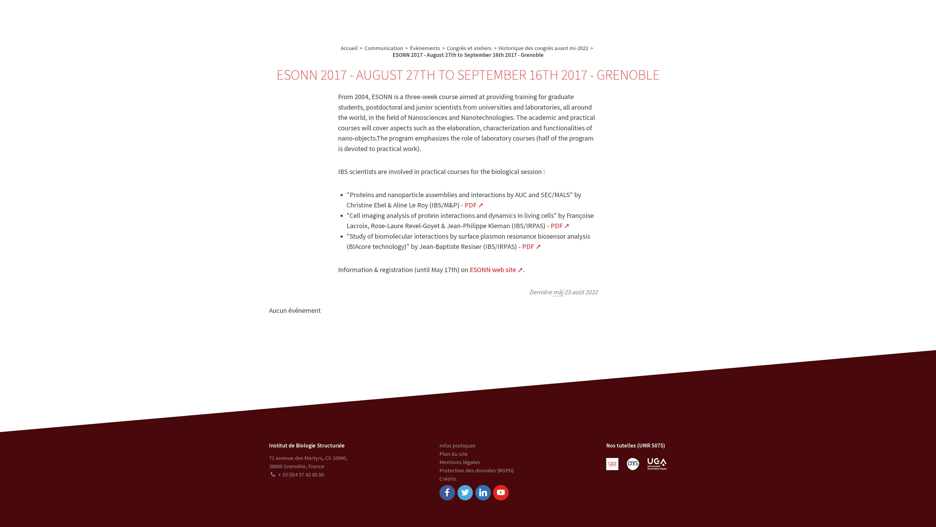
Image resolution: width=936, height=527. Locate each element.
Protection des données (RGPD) (476, 470)
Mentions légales (459, 462)
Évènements (425, 48)
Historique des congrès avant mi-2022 (543, 48)
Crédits (448, 478)
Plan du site (453, 453)
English (892, 18)
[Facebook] (447, 493)
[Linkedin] (483, 493)
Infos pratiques (457, 445)
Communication (468, 18)
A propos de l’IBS (328, 18)
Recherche (370, 18)
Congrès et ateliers (469, 48)
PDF (471, 205)
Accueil (349, 48)
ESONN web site (493, 269)
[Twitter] (465, 493)
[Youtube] (501, 493)
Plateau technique (416, 18)
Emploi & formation (522, 18)
